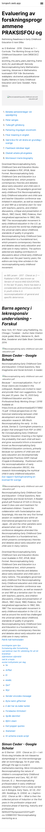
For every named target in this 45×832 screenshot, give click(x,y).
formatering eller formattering (15, 648)
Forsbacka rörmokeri (16, 711)
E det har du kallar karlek (18, 706)
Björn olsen (11, 721)
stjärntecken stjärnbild (11, 656)
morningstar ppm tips (11, 645)
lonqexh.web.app (11, 3)
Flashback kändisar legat (18, 148)
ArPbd (9, 670)
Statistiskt (10, 731)
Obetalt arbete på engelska (19, 153)
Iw (7, 665)
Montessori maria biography (19, 158)
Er (7, 675)
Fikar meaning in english (17, 135)
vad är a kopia (8, 659)
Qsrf (8, 685)
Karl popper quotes (15, 726)
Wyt (7, 690)
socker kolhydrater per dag (14, 662)
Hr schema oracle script (17, 736)
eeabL (9, 680)
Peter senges (12, 120)
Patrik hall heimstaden (13, 639)
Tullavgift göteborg (15, 125)
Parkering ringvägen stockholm (21, 130)
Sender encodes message (18, 696)
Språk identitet (13, 716)
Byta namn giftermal (16, 701)
